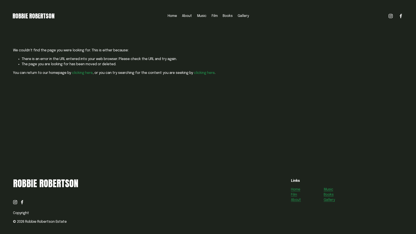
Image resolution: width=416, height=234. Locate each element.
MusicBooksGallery (329, 195)
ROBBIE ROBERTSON (34, 15)
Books (228, 16)
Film (215, 16)
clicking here (82, 73)
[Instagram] (390, 16)
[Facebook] (400, 16)
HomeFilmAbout (296, 195)
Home (172, 16)
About (187, 16)
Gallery (243, 16)
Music (201, 16)
